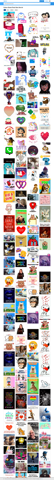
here (42, 478)
